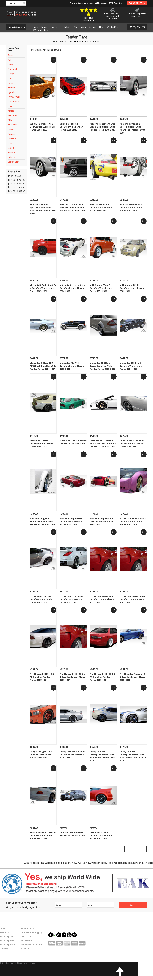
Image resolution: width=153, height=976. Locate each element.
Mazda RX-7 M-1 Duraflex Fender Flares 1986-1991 (73, 442)
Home (3, 928)
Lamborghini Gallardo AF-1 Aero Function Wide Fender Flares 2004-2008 (103, 443)
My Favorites (116, 3)
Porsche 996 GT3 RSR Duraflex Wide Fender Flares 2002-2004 (131, 207)
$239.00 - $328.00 (16, 183)
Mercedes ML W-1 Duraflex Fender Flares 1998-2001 (72, 365)
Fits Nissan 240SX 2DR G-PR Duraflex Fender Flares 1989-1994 (103, 677)
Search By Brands (8, 944)
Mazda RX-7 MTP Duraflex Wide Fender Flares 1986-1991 (41, 443)
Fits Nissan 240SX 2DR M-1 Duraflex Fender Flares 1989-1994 (73, 677)
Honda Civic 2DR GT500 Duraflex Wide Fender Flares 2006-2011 (132, 443)
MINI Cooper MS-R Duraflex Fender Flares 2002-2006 (132, 288)
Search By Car (6, 936)
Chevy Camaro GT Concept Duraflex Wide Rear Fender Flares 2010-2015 (103, 756)
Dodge (11, 73)
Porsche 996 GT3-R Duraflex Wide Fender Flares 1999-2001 (101, 207)
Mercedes (12, 115)
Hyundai (12, 92)
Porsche (12, 138)
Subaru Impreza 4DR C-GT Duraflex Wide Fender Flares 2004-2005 (43, 126)
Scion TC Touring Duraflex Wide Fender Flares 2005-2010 (71, 126)
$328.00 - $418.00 (16, 187)
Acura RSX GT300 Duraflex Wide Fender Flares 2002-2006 (101, 835)
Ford (10, 78)
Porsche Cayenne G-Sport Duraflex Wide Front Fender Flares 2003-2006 (43, 209)
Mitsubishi (12, 124)
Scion (10, 143)
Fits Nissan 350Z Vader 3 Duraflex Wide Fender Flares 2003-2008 (133, 521)
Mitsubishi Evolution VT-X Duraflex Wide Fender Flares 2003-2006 (43, 288)
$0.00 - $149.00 (15, 176)
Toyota (11, 152)
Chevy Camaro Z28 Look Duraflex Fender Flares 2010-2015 (72, 754)
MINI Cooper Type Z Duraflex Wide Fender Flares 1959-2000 (101, 288)
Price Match (26, 940)
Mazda (11, 110)
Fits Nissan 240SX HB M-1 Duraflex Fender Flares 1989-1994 (133, 599)
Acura (10, 55)
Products (4, 932)
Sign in (72, 3)
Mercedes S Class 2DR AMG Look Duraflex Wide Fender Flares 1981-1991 (43, 365)
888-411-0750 (138, 3)
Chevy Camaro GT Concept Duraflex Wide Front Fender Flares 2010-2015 (133, 756)
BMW (10, 64)
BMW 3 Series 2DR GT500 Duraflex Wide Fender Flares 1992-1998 (43, 835)
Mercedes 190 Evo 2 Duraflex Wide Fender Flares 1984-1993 (131, 365)
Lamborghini (14, 96)
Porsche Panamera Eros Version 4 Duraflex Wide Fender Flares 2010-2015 (102, 126)
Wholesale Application (31, 944)
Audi (10, 59)
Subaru (11, 147)
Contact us (26, 936)
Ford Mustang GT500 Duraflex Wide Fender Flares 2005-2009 (71, 521)
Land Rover (13, 101)
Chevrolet (12, 69)
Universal (12, 157)
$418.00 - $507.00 (16, 191)
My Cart (138, 27)
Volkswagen (13, 161)
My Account (102, 3)
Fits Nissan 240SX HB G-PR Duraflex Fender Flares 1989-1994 (42, 677)
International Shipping (31, 932)
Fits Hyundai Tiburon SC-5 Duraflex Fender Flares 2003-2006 (133, 677)
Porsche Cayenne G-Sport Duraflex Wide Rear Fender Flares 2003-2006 (133, 128)
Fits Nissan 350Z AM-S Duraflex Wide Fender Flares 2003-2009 (71, 599)
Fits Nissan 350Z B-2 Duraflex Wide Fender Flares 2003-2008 (41, 599)
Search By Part (77, 41)
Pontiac (11, 134)
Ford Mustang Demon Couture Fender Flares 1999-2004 (101, 521)
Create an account (86, 3)
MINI (10, 120)
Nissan (11, 129)
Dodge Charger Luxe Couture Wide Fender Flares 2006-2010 (41, 754)
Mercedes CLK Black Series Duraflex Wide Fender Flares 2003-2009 (102, 365)
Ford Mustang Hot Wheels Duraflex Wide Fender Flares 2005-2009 (42, 521)
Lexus (10, 106)
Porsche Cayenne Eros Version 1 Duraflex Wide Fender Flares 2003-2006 (72, 207)
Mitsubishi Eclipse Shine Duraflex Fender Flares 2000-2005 (72, 288)
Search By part (7, 940)
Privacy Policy (27, 928)
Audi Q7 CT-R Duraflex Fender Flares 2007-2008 (72, 834)
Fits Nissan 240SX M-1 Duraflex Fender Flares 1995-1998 (102, 599)
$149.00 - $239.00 (16, 179)
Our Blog (4, 948)
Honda (11, 83)
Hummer (12, 87)
